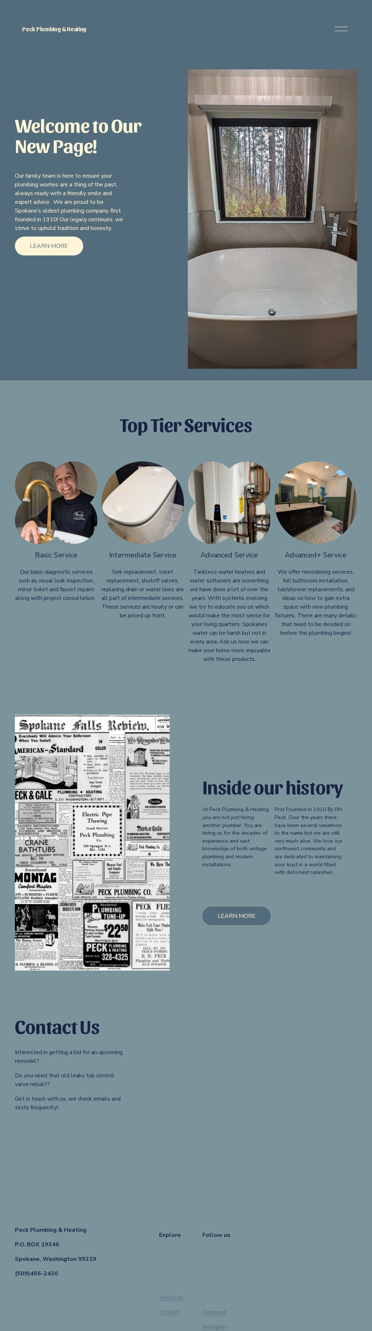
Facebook (214, 1312)
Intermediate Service (143, 555)
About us (171, 1298)
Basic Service (56, 555)
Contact (169, 1312)
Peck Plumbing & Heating (54, 28)
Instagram (215, 1327)
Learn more (49, 246)
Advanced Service (229, 555)
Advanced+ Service (316, 555)
